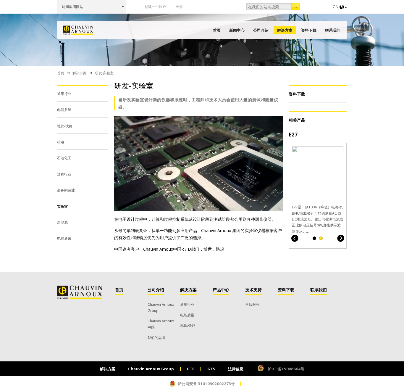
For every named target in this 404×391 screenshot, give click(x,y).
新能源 (62, 222)
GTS (211, 368)
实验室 (62, 206)
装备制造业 (66, 190)
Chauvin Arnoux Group (151, 368)
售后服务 (252, 304)
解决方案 (285, 30)
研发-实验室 (133, 86)
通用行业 (64, 93)
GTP (191, 368)
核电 (60, 141)
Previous (294, 238)
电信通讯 (64, 238)
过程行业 (64, 174)
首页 (217, 30)
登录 (179, 6)
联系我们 (332, 30)
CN (336, 6)
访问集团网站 (72, 6)
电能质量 (64, 109)
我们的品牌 (156, 337)
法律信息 (235, 368)
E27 (293, 134)
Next (340, 238)
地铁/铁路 (64, 125)
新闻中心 (237, 30)
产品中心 (221, 289)
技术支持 (253, 289)
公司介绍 (261, 30)
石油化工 (64, 157)
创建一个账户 (155, 6)
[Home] (78, 30)
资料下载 (308, 30)
